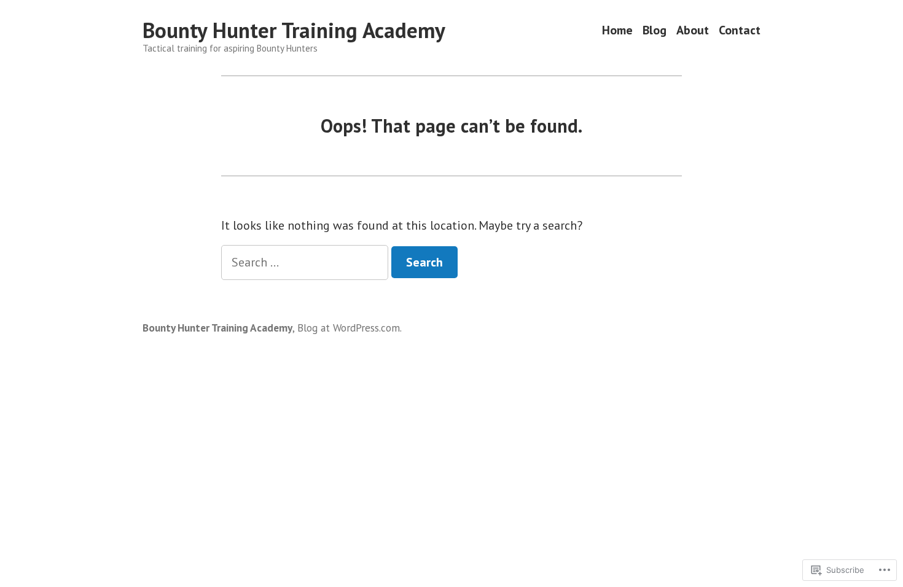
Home (617, 30)
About (692, 30)
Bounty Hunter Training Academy (294, 30)
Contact (739, 30)
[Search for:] (306, 262)
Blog (654, 30)
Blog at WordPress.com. (349, 328)
